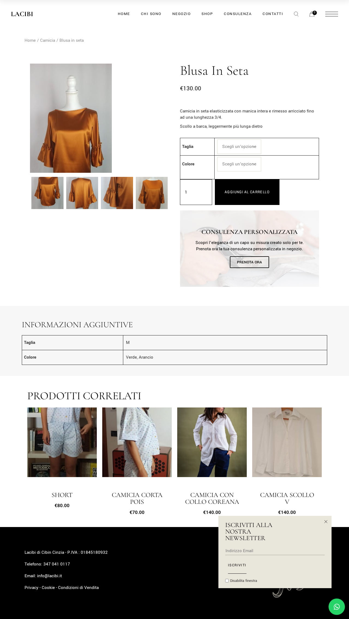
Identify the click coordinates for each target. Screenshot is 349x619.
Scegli (50, 446)
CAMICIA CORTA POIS (137, 498)
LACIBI (22, 14)
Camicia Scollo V (287, 498)
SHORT (62, 495)
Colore (188, 164)
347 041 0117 (56, 564)
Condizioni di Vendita (78, 588)
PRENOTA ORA (249, 262)
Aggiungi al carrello (247, 191)
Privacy (31, 588)
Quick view (69, 446)
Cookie (48, 588)
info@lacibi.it (49, 576)
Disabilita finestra (243, 581)
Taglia (187, 147)
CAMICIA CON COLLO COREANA (212, 498)
